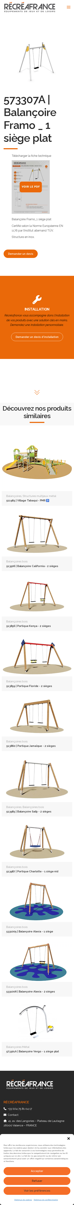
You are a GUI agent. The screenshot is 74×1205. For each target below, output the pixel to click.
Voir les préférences (37, 1190)
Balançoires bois (16, 561)
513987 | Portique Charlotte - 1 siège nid (32, 871)
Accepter (37, 1171)
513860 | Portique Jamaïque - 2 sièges (31, 745)
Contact (13, 1115)
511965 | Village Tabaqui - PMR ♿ (27, 500)
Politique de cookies (23, 1200)
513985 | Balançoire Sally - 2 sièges (28, 811)
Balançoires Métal (17, 1047)
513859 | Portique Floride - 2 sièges (29, 685)
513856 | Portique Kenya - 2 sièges (28, 625)
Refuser (37, 1180)
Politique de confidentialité (46, 1200)
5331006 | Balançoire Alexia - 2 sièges (30, 991)
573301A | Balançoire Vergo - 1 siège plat (32, 1051)
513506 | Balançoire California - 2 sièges (32, 566)
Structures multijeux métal (39, 496)
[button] (68, 1138)
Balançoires (13, 496)
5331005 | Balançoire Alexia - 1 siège (29, 931)
